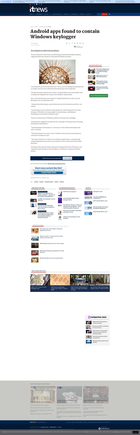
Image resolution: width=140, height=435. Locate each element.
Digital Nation (53, 427)
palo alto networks (49, 181)
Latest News (5, 1)
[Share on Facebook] (72, 43)
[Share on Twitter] (69, 43)
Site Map (106, 422)
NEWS (31, 14)
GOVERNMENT (39, 14)
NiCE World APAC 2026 (100, 201)
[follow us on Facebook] (34, 4)
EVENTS (88, 14)
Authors (85, 422)
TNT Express (75, 147)
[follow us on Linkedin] (30, 4)
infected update (53, 149)
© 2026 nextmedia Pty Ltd (41, 422)
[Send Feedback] (77, 43)
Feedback (90, 422)
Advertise (94, 422)
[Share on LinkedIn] (75, 43)
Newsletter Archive (100, 422)
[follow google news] (36, 4)
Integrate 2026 (97, 192)
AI (50, 14)
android (36, 181)
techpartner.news (45, 427)
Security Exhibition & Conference (99, 198)
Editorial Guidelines (79, 422)
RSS (109, 422)
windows (62, 181)
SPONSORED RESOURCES (67, 188)
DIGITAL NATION (57, 14)
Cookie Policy (116, 432)
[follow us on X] (32, 4)
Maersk (66, 147)
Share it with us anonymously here (56, 163)
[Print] (83, 43)
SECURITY (46, 14)
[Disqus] (56, 312)
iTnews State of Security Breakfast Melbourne (100, 207)
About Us (73, 422)
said (63, 87)
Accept (135, 432)
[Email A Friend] (80, 43)
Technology (42, 27)
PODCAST (82, 14)
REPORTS (66, 14)
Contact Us (69, 422)
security (56, 181)
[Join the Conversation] (66, 43)
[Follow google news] (78, 47)
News (36, 27)
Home (31, 27)
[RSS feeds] (41, 4)
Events (88, 188)
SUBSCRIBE (104, 14)
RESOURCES (74, 14)
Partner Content (38, 188)
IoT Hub (59, 427)
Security (49, 27)
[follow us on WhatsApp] (39, 4)
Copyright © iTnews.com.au (35, 177)
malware (41, 181)
